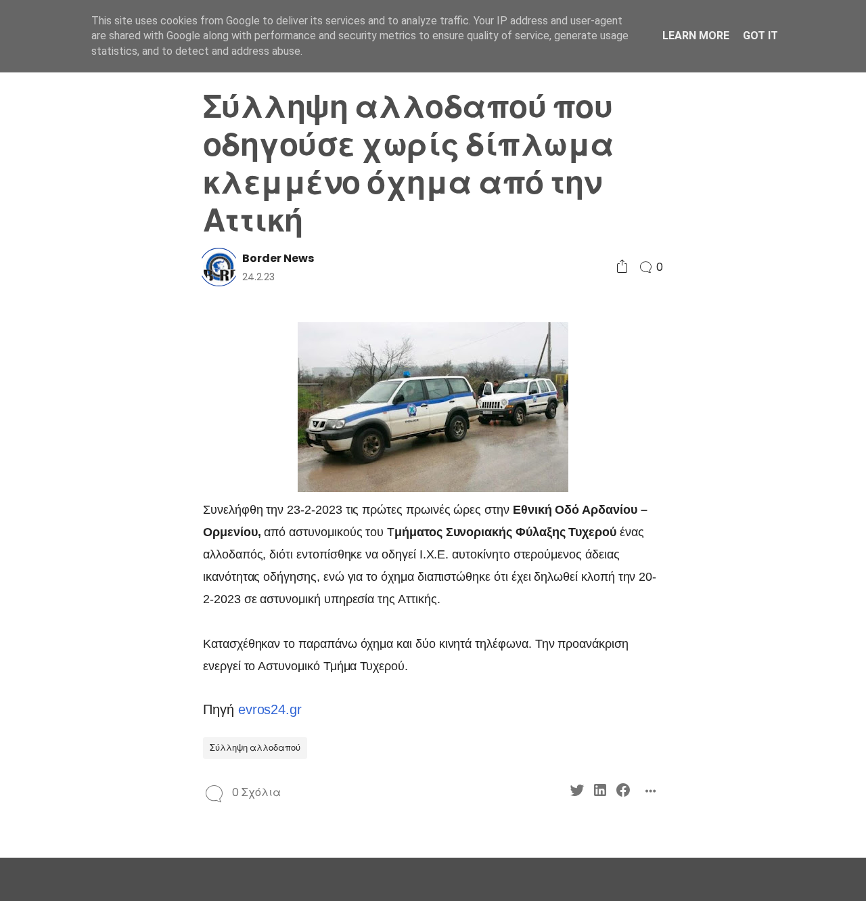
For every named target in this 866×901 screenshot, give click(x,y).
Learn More (695, 35)
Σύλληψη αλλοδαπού (255, 747)
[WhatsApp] (76, 465)
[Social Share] (622, 267)
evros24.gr (270, 709)
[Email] (99, 465)
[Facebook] (99, 441)
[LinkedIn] (76, 441)
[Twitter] (53, 441)
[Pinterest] (53, 465)
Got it (760, 35)
